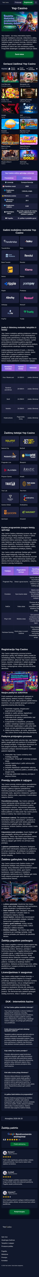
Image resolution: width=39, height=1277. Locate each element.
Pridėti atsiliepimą (19, 1144)
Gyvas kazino (13, 68)
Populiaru (5, 68)
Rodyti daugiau (19, 1211)
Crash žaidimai (22, 68)
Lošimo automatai (31, 68)
